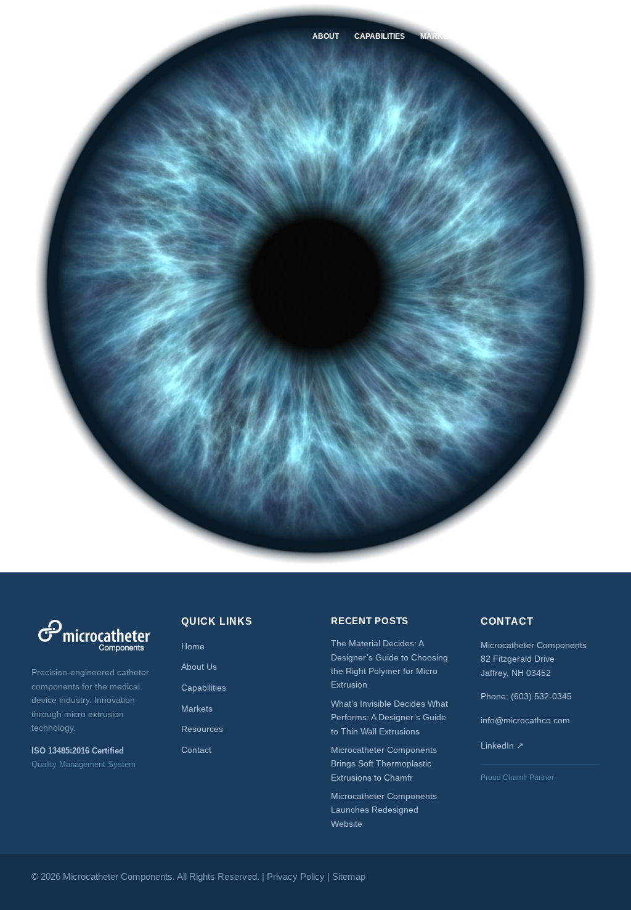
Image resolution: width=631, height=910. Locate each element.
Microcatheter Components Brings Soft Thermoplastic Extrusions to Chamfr (384, 763)
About (325, 36)
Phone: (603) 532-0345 (526, 696)
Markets (438, 36)
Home (193, 646)
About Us (199, 667)
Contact (565, 36)
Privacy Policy (296, 876)
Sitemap (348, 876)
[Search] (608, 37)
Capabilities (379, 36)
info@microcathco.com (525, 720)
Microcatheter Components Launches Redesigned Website (384, 810)
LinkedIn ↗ (502, 745)
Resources (496, 36)
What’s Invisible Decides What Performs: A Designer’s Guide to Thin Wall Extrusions (389, 717)
